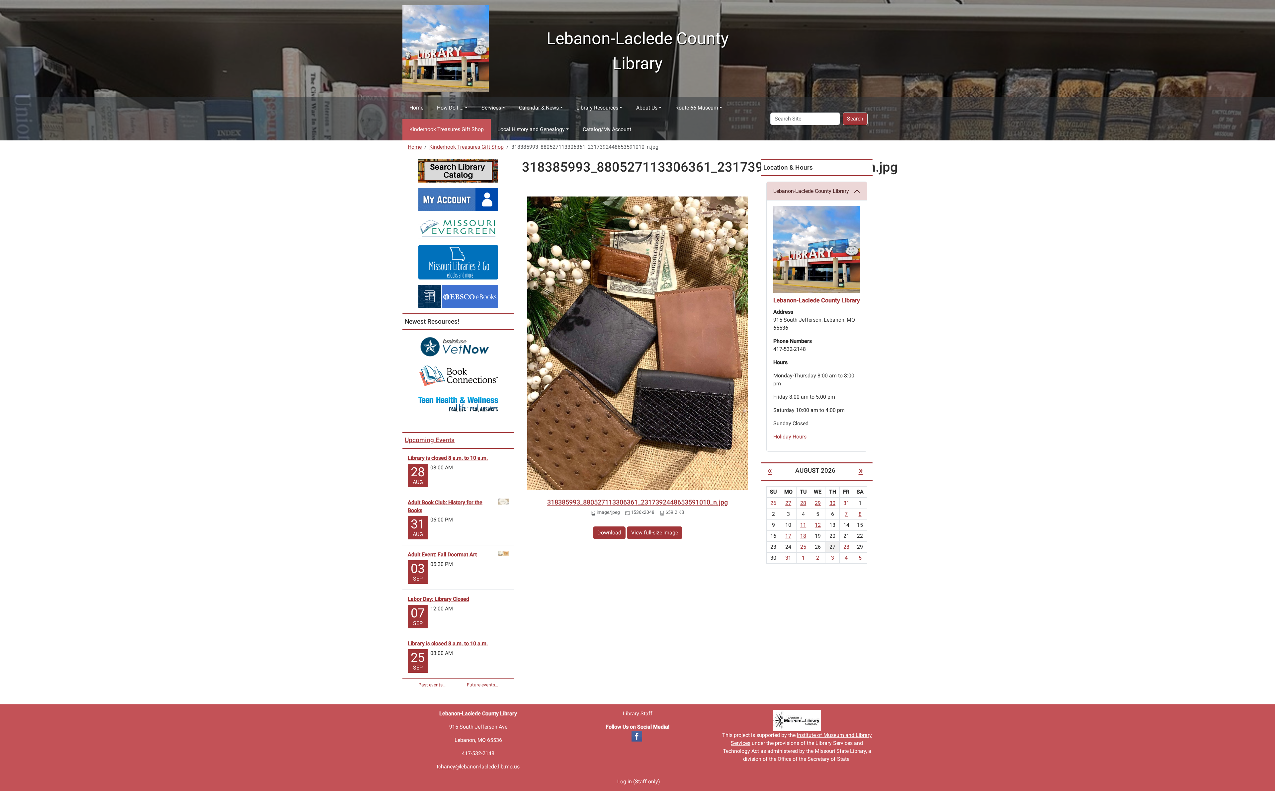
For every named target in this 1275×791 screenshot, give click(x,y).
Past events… (432, 684)
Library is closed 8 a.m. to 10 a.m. (448, 458)
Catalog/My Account (607, 129)
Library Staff (637, 713)
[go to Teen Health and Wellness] (458, 404)
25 (803, 547)
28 (803, 503)
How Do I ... (450, 108)
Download (609, 532)
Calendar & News (539, 108)
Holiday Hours (790, 437)
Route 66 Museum (696, 108)
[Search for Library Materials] (458, 170)
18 (803, 536)
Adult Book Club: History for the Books (445, 506)
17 (788, 536)
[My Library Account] (458, 199)
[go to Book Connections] (458, 375)
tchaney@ (448, 766)
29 (818, 503)
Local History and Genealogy (531, 129)
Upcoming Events (430, 440)
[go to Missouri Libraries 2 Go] (458, 262)
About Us (646, 108)
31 (788, 558)
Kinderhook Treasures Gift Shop (446, 129)
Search (855, 119)
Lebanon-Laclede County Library (811, 191)
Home (416, 108)
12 (818, 525)
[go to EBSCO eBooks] (458, 296)
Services (491, 108)
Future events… (482, 684)
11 (803, 525)
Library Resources (597, 108)
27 (788, 503)
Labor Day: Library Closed (438, 599)
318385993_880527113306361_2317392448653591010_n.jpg (637, 502)
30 (832, 503)
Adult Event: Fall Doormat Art (442, 554)
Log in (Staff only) (638, 781)
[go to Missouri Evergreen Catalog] (458, 227)
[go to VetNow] (458, 347)
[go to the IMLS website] (797, 720)
